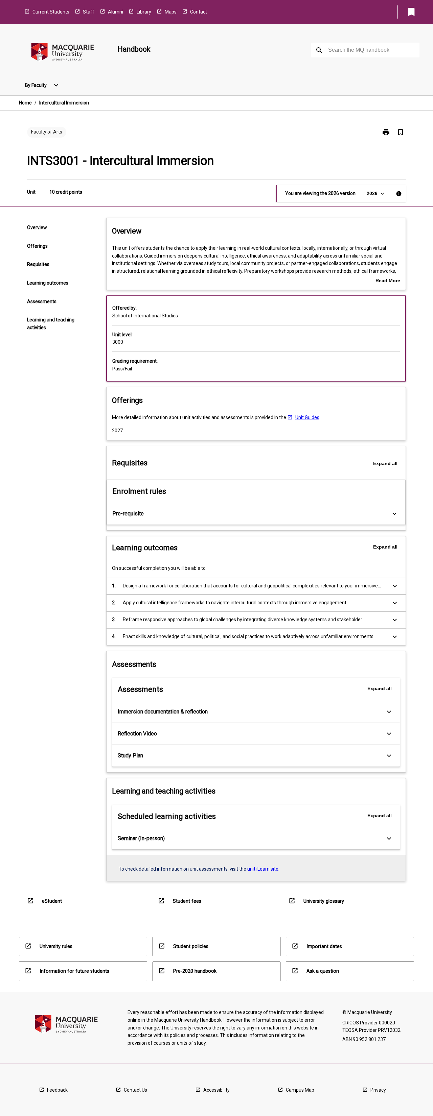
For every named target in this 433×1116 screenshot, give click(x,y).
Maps (171, 12)
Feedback (57, 1090)
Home (25, 102)
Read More (387, 281)
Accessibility (216, 1090)
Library (144, 12)
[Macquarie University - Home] (63, 53)
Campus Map (300, 1090)
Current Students (50, 12)
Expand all (385, 463)
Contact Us (135, 1090)
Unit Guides (307, 417)
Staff (88, 12)
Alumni (115, 12)
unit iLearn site (262, 869)
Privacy (378, 1090)
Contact (198, 12)
